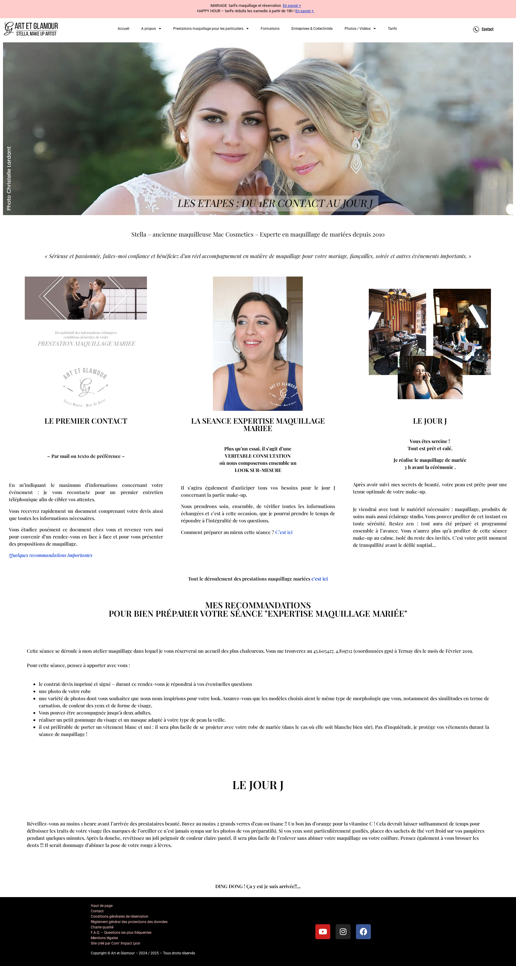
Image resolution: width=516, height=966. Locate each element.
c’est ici (319, 578)
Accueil (123, 29)
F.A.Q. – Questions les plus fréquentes (121, 932)
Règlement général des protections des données (129, 922)
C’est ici (284, 532)
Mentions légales (104, 938)
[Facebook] (363, 931)
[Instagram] (343, 931)
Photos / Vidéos (358, 29)
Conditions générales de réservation (119, 916)
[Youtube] (322, 931)
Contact (97, 911)
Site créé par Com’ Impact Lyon (115, 943)
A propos (148, 29)
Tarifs (392, 29)
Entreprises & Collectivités (312, 29)
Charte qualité (102, 927)
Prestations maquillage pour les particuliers (208, 29)
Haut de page (102, 906)
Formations (270, 29)
